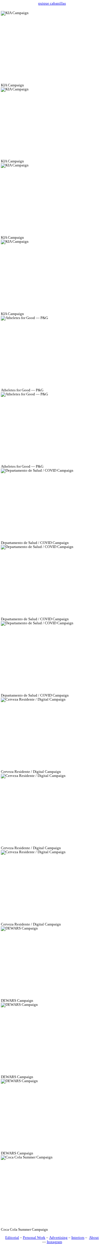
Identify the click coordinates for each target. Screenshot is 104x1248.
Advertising (58, 1238)
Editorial (12, 1238)
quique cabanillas (52, 3)
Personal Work (34, 1238)
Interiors (77, 1238)
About (94, 1238)
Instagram (54, 1242)
